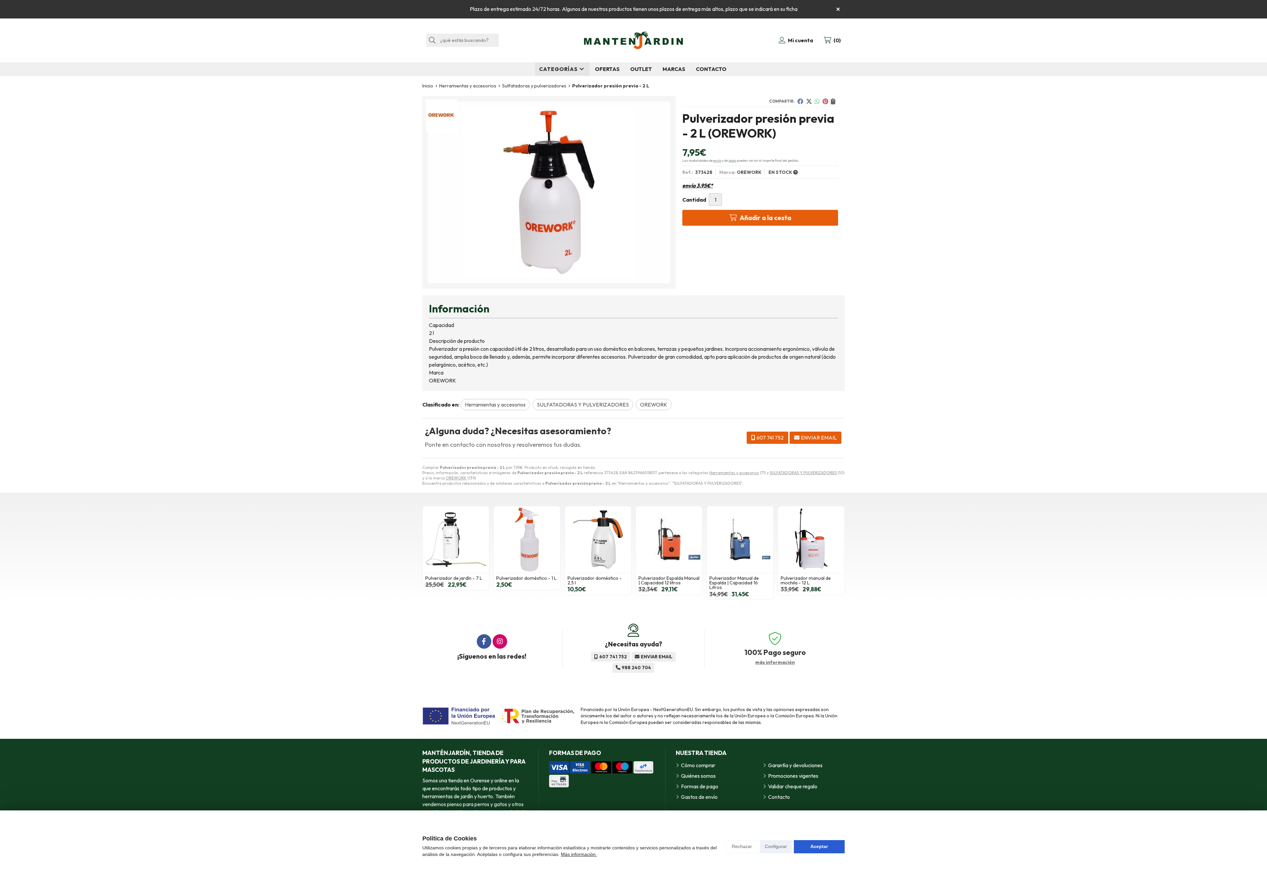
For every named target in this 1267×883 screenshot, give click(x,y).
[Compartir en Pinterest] (825, 101)
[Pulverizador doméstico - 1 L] (527, 539)
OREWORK (456, 477)
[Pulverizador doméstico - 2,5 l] (598, 539)
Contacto (779, 797)
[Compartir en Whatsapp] (817, 101)
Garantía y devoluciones (795, 765)
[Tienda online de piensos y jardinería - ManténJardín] (633, 40)
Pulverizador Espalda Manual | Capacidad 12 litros (668, 580)
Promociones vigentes (793, 775)
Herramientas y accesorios (734, 472)
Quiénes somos (698, 775)
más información (775, 662)
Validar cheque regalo (792, 786)
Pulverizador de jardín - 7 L (453, 578)
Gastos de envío (699, 797)
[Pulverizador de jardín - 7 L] (456, 539)
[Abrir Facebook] (484, 641)
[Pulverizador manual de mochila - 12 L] (811, 539)
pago (732, 160)
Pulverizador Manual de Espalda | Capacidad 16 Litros (734, 583)
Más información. (579, 854)
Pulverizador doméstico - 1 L (526, 578)
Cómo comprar (698, 765)
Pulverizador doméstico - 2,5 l (595, 580)
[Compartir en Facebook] (800, 101)
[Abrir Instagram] (499, 641)
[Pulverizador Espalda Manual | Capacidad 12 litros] (669, 539)
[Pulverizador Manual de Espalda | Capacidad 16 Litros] (740, 539)
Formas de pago (699, 786)
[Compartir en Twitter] (809, 101)
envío (717, 160)
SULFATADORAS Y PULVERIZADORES (803, 472)
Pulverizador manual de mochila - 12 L (806, 580)
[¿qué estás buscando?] (462, 40)
